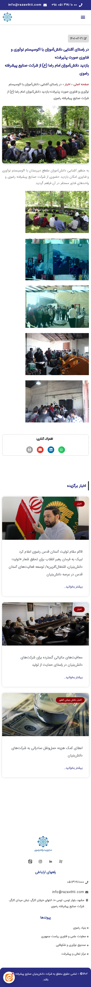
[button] (83, 17)
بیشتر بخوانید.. (73, 586)
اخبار (67, 84)
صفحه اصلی (81, 84)
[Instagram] (40, 861)
